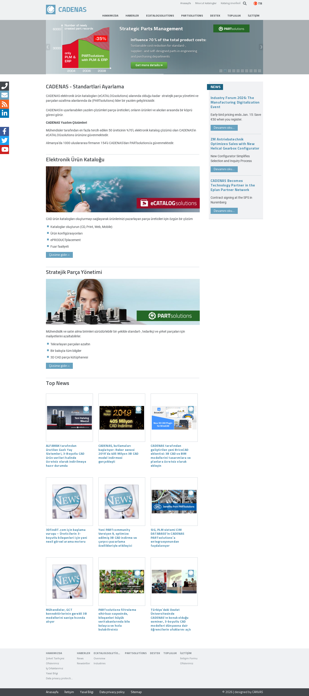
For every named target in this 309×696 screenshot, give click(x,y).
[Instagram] (4, 122)
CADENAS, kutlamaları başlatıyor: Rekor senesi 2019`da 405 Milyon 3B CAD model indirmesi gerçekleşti (118, 453)
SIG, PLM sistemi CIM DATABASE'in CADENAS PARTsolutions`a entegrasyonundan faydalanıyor (167, 537)
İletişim (69, 692)
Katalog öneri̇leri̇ (230, 3)
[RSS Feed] (4, 104)
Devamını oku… (224, 127)
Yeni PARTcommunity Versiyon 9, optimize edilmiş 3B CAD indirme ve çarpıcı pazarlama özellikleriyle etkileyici (117, 537)
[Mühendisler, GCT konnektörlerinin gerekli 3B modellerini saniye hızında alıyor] (69, 581)
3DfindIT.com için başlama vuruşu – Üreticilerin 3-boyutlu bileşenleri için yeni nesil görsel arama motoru (66, 535)
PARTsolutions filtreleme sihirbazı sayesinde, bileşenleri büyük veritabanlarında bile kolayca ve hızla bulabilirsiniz (117, 619)
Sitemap (136, 692)
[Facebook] (4, 131)
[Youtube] (4, 149)
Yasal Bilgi (86, 692)
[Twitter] (4, 140)
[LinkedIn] (4, 113)
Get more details (149, 64)
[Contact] (4, 86)
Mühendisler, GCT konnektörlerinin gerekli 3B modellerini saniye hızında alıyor (66, 615)
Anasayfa (185, 3)
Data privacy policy (112, 692)
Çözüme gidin (59, 254)
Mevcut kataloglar (205, 3)
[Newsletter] (4, 95)
